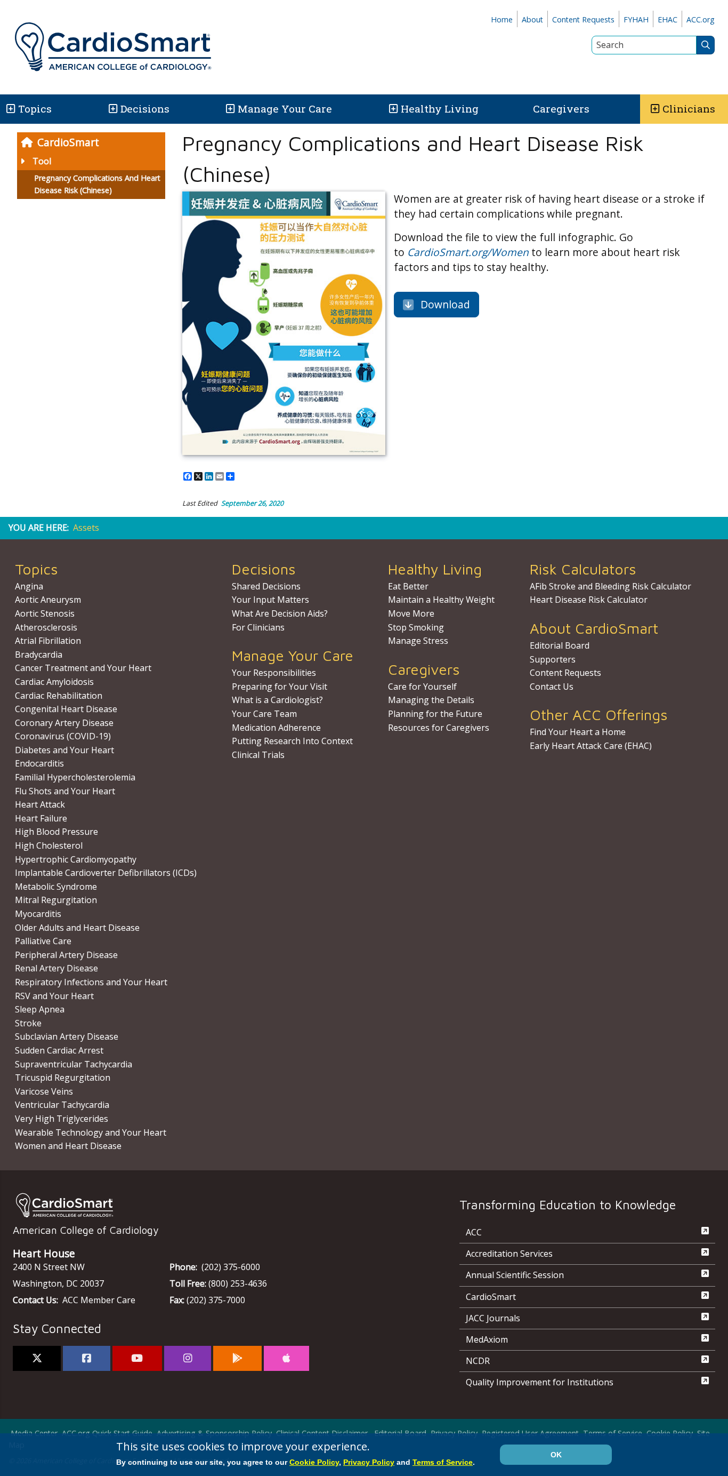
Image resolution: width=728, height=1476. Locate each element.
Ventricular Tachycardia (62, 1105)
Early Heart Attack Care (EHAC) (591, 746)
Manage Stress (418, 641)
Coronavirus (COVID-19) (63, 736)
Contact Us (551, 686)
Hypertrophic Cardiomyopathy (75, 859)
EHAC (667, 19)
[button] (9, 109)
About (532, 19)
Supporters (553, 659)
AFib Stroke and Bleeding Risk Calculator (610, 586)
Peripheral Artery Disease (66, 955)
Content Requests (583, 19)
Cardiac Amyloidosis (54, 682)
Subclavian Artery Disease (66, 1036)
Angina (29, 586)
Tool (42, 161)
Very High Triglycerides (61, 1118)
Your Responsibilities (274, 673)
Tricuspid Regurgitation (62, 1077)
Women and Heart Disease (68, 1146)
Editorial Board (559, 645)
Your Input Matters (270, 599)
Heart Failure (41, 818)
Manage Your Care (285, 108)
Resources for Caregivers (438, 727)
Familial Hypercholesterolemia (75, 777)
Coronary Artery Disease (64, 723)
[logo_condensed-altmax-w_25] (215, 1205)
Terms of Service (442, 1462)
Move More (411, 613)
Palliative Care (43, 941)
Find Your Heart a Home (578, 732)
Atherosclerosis (46, 627)
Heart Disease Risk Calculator (589, 599)
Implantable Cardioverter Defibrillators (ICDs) (106, 873)
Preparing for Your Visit (279, 686)
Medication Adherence (276, 727)
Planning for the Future (435, 714)
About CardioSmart (594, 628)
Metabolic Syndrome (56, 886)
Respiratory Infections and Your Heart (91, 982)
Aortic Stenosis (45, 613)
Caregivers (561, 108)
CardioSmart (68, 142)
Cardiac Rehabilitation (58, 695)
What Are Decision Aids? (280, 613)
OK (556, 1454)
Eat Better (408, 586)
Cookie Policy (314, 1462)
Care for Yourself (422, 686)
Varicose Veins (44, 1091)
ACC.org (700, 19)
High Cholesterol (49, 845)
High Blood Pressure (56, 831)
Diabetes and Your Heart (64, 750)
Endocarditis (39, 763)
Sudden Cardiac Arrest (59, 1050)
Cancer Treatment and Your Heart (83, 668)
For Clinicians (258, 627)
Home (502, 19)
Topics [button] (35, 108)
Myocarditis (38, 914)
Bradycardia (38, 654)
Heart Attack (40, 804)
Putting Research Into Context (292, 741)
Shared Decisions (266, 586)
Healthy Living (440, 108)
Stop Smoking (416, 627)
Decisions (144, 108)
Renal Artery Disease (56, 968)
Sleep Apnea (39, 1009)
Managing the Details (431, 700)
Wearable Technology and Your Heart (90, 1132)
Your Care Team (264, 714)
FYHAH (636, 19)
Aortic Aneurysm (48, 599)
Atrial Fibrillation (48, 641)
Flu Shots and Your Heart (65, 791)
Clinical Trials (258, 755)
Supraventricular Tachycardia (73, 1064)
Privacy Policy (368, 1462)
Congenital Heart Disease (66, 709)
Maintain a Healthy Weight (441, 599)
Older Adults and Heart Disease (77, 928)
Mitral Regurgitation (56, 900)
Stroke (28, 1023)
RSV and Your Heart (54, 996)
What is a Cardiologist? (277, 700)
